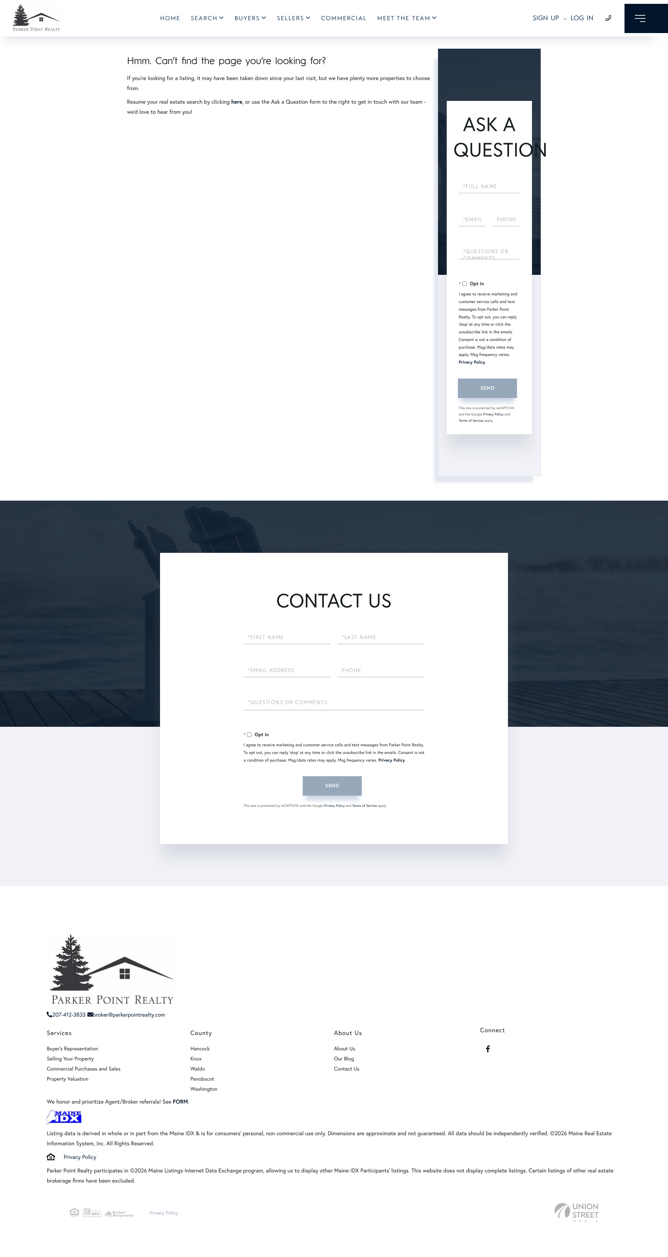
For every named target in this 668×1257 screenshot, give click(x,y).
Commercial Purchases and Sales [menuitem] (83, 1068)
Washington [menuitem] (203, 1088)
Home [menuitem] (170, 18)
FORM (180, 1101)
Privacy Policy (472, 362)
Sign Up (546, 18)
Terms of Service (471, 420)
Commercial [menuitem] (344, 18)
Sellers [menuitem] (290, 18)
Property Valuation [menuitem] (67, 1078)
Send (487, 388)
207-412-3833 (69, 1014)
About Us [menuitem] (344, 1048)
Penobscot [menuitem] (202, 1078)
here (236, 101)
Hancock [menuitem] (200, 1048)
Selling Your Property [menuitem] (70, 1058)
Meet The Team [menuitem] (403, 18)
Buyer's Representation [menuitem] (72, 1048)
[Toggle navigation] (646, 18)
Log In (582, 18)
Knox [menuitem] (195, 1058)
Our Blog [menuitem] (344, 1058)
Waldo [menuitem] (197, 1068)
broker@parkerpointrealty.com (129, 1014)
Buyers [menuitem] (247, 18)
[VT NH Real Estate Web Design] (576, 1212)
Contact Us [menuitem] (346, 1068)
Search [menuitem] (204, 18)
